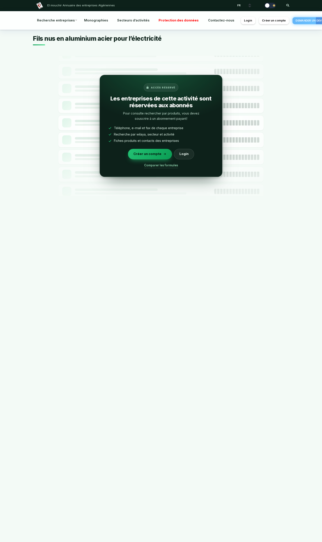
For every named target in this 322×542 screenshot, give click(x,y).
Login (248, 20)
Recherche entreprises (56, 20)
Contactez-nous (221, 20)
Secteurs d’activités (133, 20)
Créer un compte (274, 20)
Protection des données (179, 20)
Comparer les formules (161, 165)
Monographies (96, 20)
